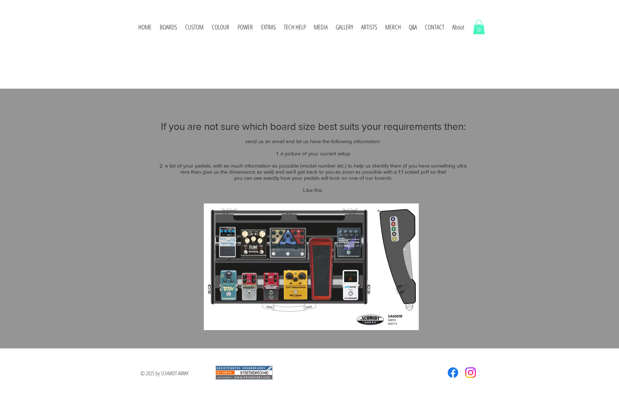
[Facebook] (453, 373)
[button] (168, 27)
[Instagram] (471, 373)
